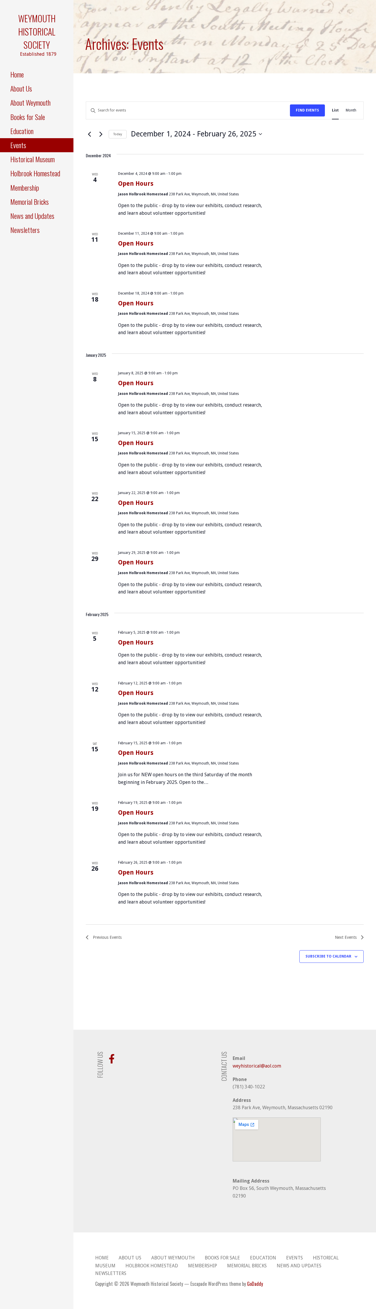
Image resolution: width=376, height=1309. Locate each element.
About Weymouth (30, 102)
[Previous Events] (89, 134)
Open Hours (135, 183)
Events (18, 145)
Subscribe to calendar (328, 956)
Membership (24, 187)
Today (117, 134)
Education (21, 131)
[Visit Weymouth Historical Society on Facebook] (112, 1060)
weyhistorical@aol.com (257, 1066)
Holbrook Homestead (35, 173)
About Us (21, 88)
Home (17, 74)
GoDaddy (255, 1283)
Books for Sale (27, 116)
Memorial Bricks (29, 201)
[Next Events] (100, 134)
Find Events (307, 110)
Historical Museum (32, 159)
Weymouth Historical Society (37, 31)
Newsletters (25, 229)
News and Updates (32, 215)
